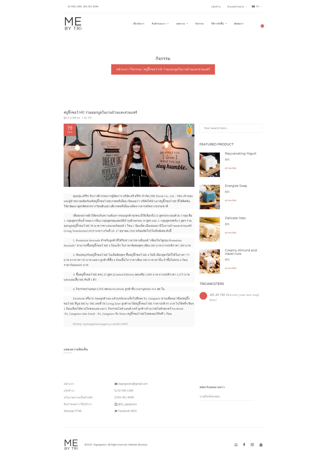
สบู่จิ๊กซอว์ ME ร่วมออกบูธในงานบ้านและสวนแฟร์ (100, 112)
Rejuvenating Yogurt (240, 153)
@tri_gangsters (127, 404)
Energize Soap (236, 186)
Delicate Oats (235, 218)
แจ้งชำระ (216, 6)
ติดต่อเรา (239, 23)
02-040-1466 (125, 390)
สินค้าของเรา (159, 23)
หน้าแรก (69, 383)
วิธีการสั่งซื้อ (217, 23)
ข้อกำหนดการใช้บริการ (78, 404)
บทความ (180, 23)
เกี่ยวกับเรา (138, 23)
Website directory (137, 444)
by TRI (88, 117)
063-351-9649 (125, 397)
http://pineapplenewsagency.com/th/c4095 (102, 324)
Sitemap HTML (73, 411)
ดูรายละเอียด (231, 168)
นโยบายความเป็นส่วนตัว (78, 397)
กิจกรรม (199, 23)
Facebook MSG (127, 411)
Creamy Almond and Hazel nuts (241, 252)
